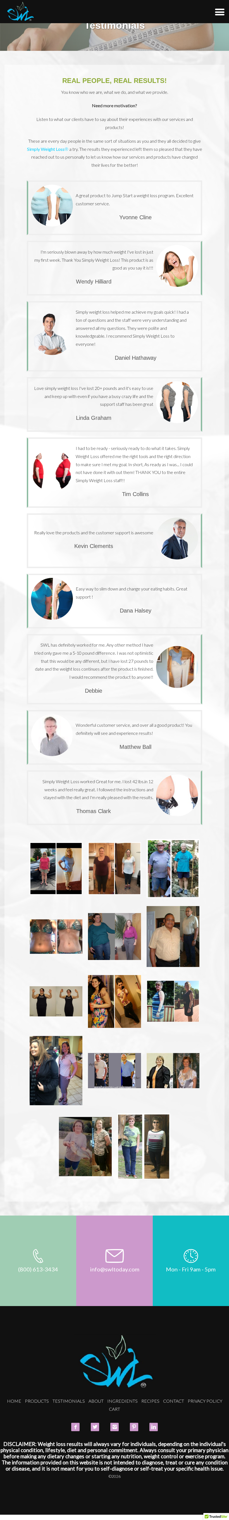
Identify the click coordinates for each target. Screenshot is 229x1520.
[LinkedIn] (153, 1427)
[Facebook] (75, 1427)
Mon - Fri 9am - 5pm (191, 1269)
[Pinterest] (134, 1427)
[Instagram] (114, 1427)
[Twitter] (95, 1427)
